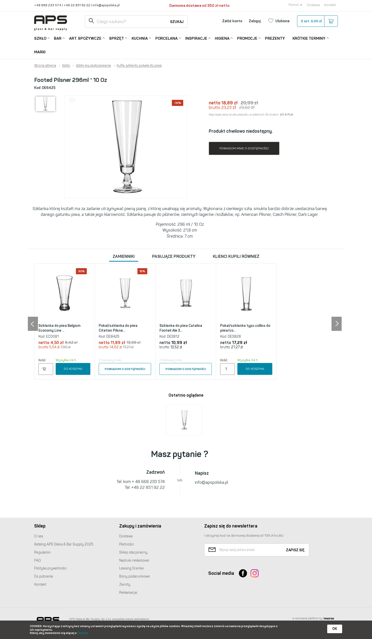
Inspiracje (196, 38)
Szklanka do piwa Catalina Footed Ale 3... (180, 328)
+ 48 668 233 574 (148, 481)
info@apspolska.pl (106, 5)
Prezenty (275, 38)
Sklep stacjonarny (133, 552)
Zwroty (124, 584)
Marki (40, 52)
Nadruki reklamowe (134, 560)
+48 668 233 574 (48, 5)
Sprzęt (116, 38)
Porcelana (166, 38)
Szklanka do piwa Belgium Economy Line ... (59, 328)
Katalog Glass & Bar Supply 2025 (63, 544)
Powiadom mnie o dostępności (244, 148)
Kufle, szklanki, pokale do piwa (139, 65)
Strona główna (45, 65)
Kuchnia (140, 38)
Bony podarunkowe (134, 576)
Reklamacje (128, 592)
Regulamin (42, 552)
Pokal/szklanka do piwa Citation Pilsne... (118, 328)
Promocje (247, 38)
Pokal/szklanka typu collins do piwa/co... (245, 328)
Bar (57, 38)
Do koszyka (73, 369)
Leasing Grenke (131, 568)
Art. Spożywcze (85, 38)
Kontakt (330, 5)
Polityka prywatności (50, 568)
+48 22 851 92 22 (77, 5)
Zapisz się (295, 550)
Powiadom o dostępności (125, 369)
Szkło (40, 38)
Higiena (222, 38)
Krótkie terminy (309, 38)
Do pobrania (43, 576)
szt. (311, 21)
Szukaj (177, 22)
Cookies (82, 633)
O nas (38, 536)
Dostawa (313, 5)
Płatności (126, 544)
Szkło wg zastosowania (93, 65)
